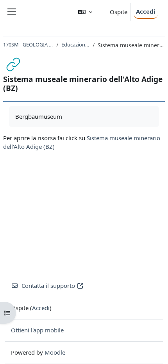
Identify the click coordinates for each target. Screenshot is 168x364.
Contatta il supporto (48, 285)
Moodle (55, 352)
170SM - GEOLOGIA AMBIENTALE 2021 (28, 44)
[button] (85, 12)
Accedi (145, 11)
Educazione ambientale (75, 44)
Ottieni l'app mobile (37, 330)
